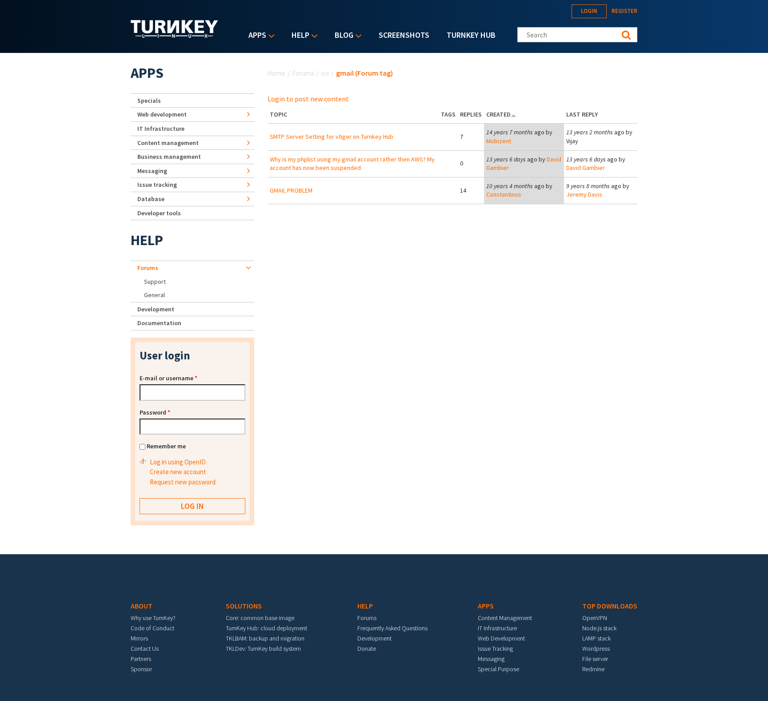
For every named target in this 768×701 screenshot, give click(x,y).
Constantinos (503, 194)
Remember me (166, 446)
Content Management (505, 618)
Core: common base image (260, 618)
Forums (303, 72)
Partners (141, 659)
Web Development (501, 638)
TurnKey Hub (471, 35)
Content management (168, 143)
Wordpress (596, 649)
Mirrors (139, 638)
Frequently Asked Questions (392, 628)
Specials (149, 101)
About (141, 605)
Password (155, 412)
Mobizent (498, 141)
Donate (366, 649)
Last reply (582, 114)
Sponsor (141, 669)
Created (498, 114)
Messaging (152, 171)
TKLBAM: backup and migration (265, 638)
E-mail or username (168, 378)
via (325, 72)
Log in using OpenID (178, 462)
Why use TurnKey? (153, 618)
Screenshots (404, 35)
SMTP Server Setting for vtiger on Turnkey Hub (331, 137)
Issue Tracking (495, 649)
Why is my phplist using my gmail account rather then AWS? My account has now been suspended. (352, 163)
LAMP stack (596, 638)
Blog (341, 36)
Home (276, 72)
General (154, 295)
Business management (169, 157)
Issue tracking (157, 185)
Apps (255, 36)
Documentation (159, 323)
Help (298, 36)
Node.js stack (599, 628)
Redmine (593, 669)
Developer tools (159, 213)
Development (155, 309)
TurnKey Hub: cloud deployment (266, 628)
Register (624, 11)
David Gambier (585, 168)
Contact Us (145, 649)
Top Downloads (609, 605)
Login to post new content (308, 98)
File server (595, 659)
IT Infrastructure (160, 129)
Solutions (244, 605)
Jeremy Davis (584, 194)
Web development (162, 114)
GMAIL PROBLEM (291, 190)
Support (155, 282)
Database (150, 199)
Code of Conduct (152, 628)
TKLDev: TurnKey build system (263, 649)
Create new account (178, 471)
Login (589, 11)
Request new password (183, 482)
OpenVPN (594, 618)
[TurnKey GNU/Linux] (174, 35)
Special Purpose (498, 669)
